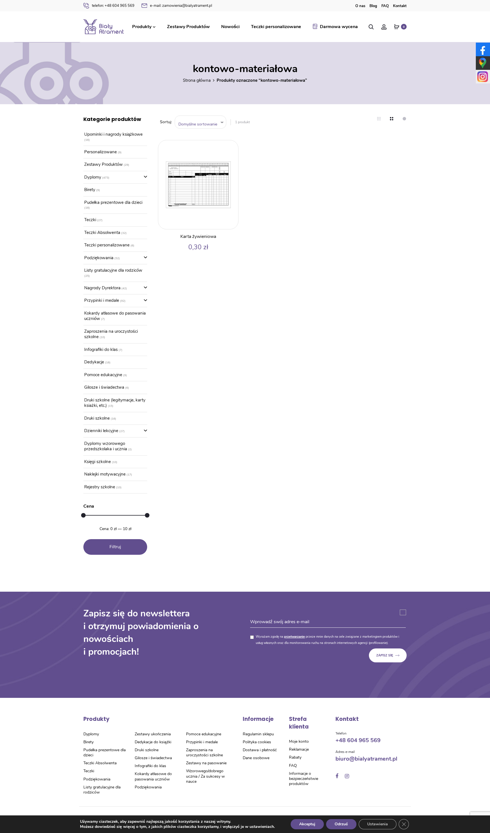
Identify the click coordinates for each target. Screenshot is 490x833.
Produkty (141, 27)
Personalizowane (100, 152)
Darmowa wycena (339, 27)
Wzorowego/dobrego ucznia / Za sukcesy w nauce (205, 776)
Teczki (90, 220)
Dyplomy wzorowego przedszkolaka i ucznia (105, 446)
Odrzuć (341, 824)
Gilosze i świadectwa (104, 387)
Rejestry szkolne (99, 487)
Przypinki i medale (101, 300)
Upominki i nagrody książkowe (113, 134)
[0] (397, 27)
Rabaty (295, 757)
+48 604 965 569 (113, 5)
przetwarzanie (294, 637)
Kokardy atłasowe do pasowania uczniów (115, 316)
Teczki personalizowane (276, 27)
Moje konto (299, 741)
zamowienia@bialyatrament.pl (181, 5)
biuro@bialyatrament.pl (366, 759)
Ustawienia (377, 824)
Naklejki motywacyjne (105, 474)
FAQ (385, 6)
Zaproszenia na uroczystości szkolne (111, 334)
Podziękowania (98, 258)
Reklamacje (299, 749)
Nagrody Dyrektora (102, 288)
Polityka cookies (257, 742)
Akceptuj (307, 824)
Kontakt (400, 6)
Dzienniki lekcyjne (101, 431)
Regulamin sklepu (258, 734)
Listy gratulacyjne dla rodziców (113, 270)
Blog (373, 6)
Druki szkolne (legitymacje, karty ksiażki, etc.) (114, 403)
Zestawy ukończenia (153, 734)
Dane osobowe (256, 758)
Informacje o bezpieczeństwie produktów (303, 778)
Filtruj (115, 547)
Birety (89, 189)
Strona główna (197, 80)
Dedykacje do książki (153, 742)
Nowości (230, 27)
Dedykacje (94, 362)
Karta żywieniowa (198, 236)
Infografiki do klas (101, 349)
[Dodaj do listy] (231, 147)
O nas (360, 6)
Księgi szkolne (97, 461)
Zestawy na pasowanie (206, 763)
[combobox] (200, 122)
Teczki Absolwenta (102, 232)
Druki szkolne (97, 418)
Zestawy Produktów (188, 27)
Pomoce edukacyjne (103, 375)
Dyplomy (92, 177)
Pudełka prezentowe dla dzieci (113, 202)
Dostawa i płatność (260, 750)
